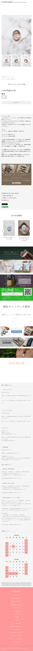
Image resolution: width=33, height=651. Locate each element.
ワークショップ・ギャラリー (16, 638)
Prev (3, 60)
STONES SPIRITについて (16, 626)
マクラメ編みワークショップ (16, 632)
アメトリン (12, 76)
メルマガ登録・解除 (16, 623)
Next (30, 60)
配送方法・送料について (16, 601)
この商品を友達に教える (7, 195)
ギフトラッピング (16, 642)
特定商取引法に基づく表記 (16, 604)
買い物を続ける (5, 200)
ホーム (16, 595)
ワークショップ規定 (16, 635)
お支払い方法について (16, 598)
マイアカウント (16, 613)
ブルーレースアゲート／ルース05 (9, 238)
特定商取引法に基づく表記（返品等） (10, 193)
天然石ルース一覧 (5, 76)
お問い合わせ (16, 610)
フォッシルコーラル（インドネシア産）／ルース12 (24, 239)
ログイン (16, 620)
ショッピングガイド (16, 629)
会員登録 (16, 617)
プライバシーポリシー (16, 607)
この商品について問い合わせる (9, 197)
